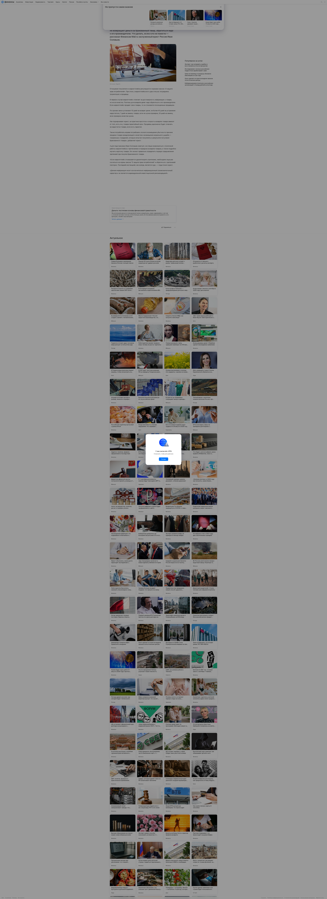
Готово (163, 459)
